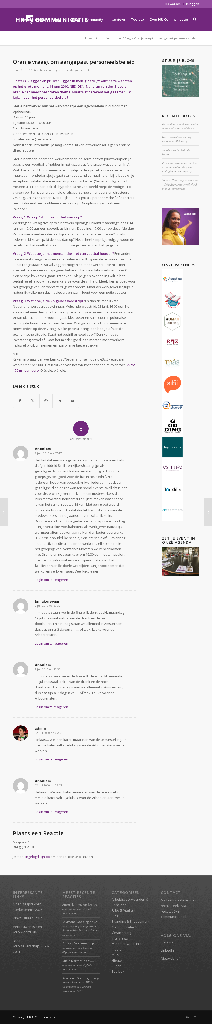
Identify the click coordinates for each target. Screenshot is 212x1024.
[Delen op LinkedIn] (59, 400)
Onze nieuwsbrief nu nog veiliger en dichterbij (177, 139)
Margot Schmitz (80, 70)
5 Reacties (38, 70)
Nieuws (117, 960)
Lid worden (173, 4)
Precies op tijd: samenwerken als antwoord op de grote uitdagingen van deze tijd (179, 167)
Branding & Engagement (130, 921)
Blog (54, 70)
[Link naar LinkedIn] (187, 1017)
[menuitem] (173, 4)
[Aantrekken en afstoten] (4, 512)
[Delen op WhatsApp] (46, 400)
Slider (116, 966)
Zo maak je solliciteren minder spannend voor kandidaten (180, 126)
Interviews (120, 938)
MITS (115, 954)
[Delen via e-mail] (72, 400)
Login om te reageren (51, 579)
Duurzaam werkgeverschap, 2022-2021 (31, 946)
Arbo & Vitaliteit (123, 910)
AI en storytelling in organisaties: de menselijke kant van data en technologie (80, 928)
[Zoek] (195, 19)
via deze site (185, 900)
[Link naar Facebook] (195, 1017)
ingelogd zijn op (37, 856)
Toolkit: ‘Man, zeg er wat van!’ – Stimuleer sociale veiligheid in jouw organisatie (180, 184)
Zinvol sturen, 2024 (27, 918)
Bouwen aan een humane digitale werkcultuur (79, 908)
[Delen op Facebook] (19, 400)
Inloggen (192, 4)
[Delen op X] (32, 400)
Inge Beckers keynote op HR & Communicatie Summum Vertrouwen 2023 (81, 984)
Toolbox (118, 971)
